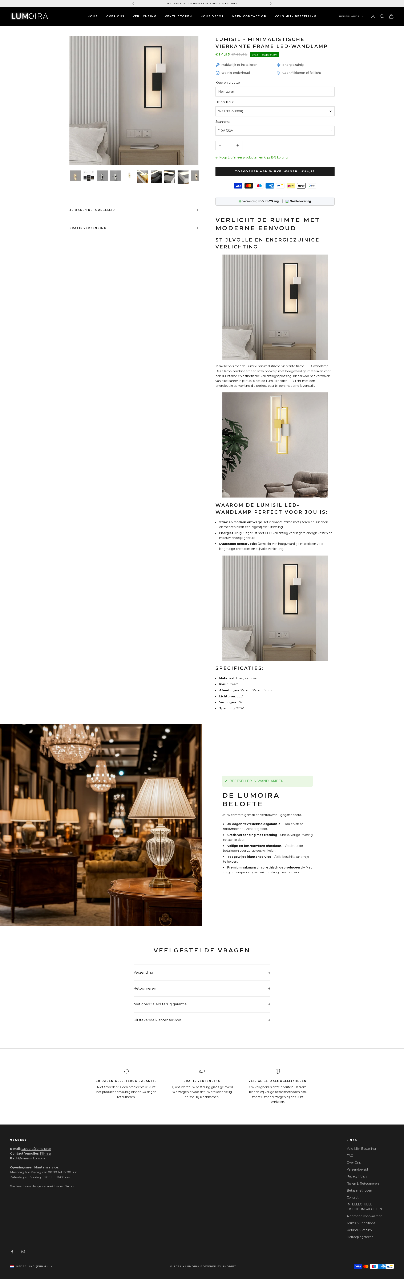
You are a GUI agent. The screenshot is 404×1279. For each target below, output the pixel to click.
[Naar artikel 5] (129, 176)
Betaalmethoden (359, 1190)
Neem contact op (249, 16)
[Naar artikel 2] (89, 176)
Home (93, 16)
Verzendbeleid (357, 1169)
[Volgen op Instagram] (23, 1252)
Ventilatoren (178, 16)
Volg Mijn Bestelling (361, 1149)
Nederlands (349, 16)
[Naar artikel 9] (183, 177)
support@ (36, 1149)
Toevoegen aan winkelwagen (275, 171)
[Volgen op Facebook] (12, 1252)
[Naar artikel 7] (156, 176)
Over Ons (115, 16)
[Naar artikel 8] (169, 177)
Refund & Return (359, 1230)
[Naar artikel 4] (116, 176)
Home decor (212, 16)
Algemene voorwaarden (364, 1216)
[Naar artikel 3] (102, 176)
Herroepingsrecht (360, 1237)
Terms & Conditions (361, 1223)
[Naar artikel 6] (143, 176)
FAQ (350, 1156)
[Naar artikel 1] (75, 176)
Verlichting (145, 16)
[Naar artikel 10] (196, 176)
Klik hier (45, 1153)
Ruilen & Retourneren (363, 1183)
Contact (353, 1197)
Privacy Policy (357, 1176)
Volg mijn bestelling (295, 16)
